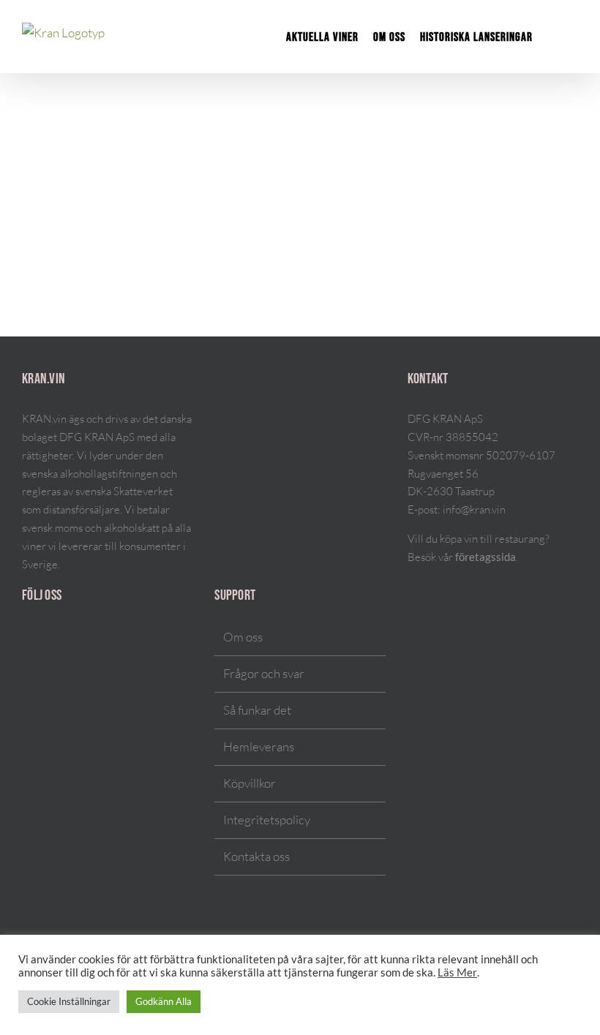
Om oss (243, 636)
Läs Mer (457, 972)
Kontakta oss (256, 856)
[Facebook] (45, 638)
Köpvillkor (249, 783)
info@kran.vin (474, 509)
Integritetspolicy (266, 819)
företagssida (485, 557)
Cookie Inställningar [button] (68, 1001)
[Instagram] (26, 638)
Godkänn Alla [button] (163, 1001)
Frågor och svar (263, 673)
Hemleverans (258, 746)
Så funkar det (257, 710)
